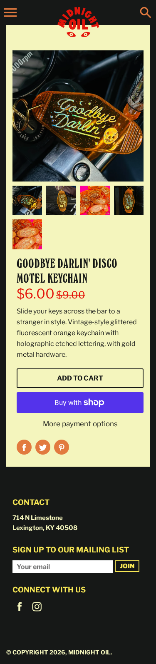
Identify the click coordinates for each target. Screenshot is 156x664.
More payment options (80, 424)
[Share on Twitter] (42, 447)
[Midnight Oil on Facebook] (19, 612)
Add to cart (80, 378)
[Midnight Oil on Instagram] (37, 612)
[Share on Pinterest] (61, 447)
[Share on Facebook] (24, 447)
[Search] (145, 13)
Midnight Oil (89, 652)
